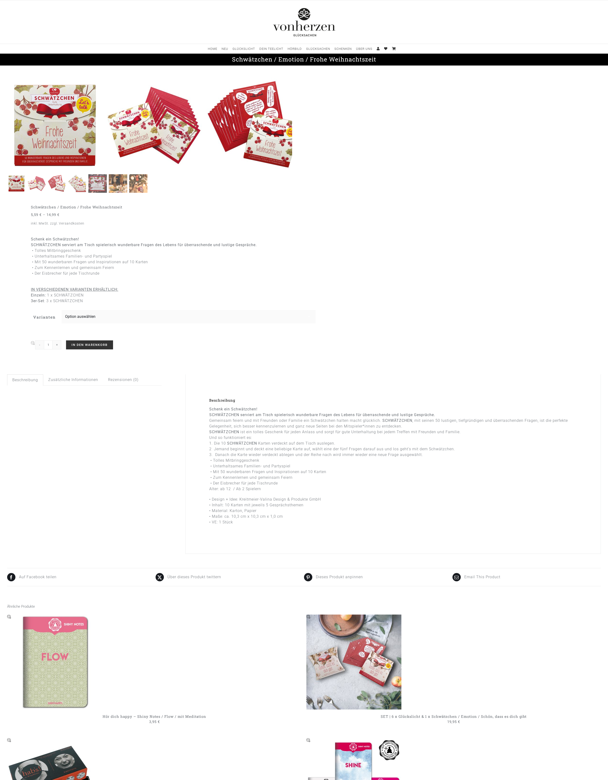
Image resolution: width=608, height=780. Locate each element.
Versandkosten (71, 223)
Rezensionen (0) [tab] (123, 379)
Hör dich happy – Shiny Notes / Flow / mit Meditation (154, 716)
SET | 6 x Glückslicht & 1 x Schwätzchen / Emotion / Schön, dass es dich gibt (454, 716)
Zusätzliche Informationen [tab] (73, 379)
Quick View (75, 663)
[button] (33, 343)
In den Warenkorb (89, 345)
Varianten (44, 317)
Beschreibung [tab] (25, 380)
